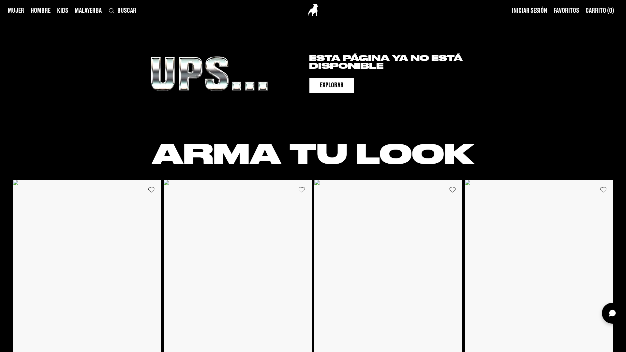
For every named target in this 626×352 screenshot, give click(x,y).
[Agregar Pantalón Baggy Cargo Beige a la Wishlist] (603, 190)
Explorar (332, 85)
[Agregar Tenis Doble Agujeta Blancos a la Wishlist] (452, 190)
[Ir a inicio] (312, 10)
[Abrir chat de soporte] (612, 313)
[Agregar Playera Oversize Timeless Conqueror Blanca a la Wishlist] (151, 190)
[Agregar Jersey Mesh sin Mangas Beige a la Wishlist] (302, 190)
